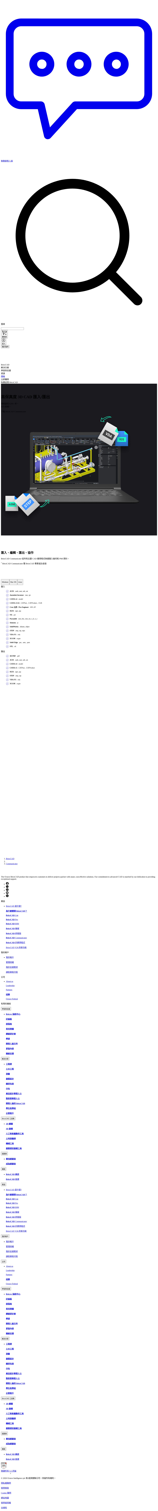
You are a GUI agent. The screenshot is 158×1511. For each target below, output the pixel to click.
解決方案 (5, 1059)
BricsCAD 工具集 (8, 1119)
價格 (3, 376)
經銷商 (4, 1154)
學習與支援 (6, 1009)
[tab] (5, 582)
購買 (3, 1169)
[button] (79, 247)
